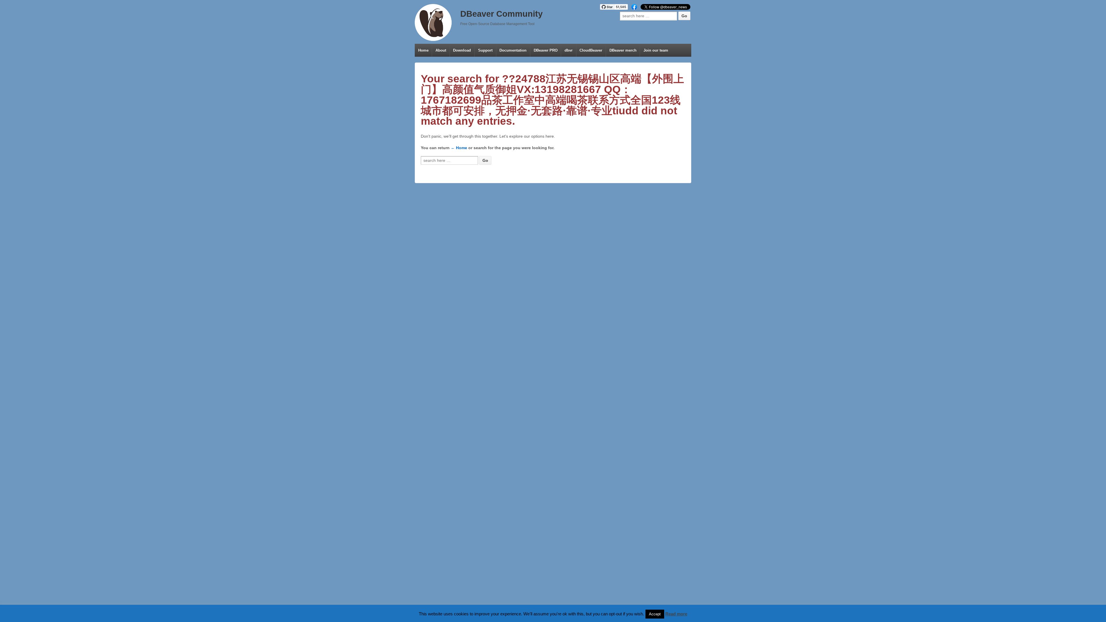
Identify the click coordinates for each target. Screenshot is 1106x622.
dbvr (569, 50)
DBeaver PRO (546, 50)
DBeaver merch (623, 50)
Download (462, 50)
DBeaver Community (501, 13)
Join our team (655, 50)
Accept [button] (655, 614)
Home (423, 50)
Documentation (513, 50)
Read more (676, 613)
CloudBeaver (590, 50)
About (440, 50)
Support (485, 50)
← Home (459, 147)
